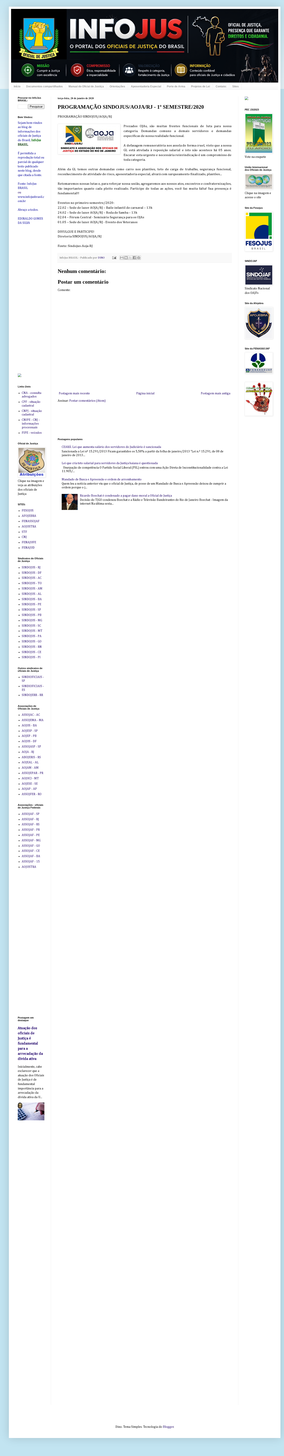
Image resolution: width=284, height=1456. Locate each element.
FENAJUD (28, 547)
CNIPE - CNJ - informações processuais (31, 423)
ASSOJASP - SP (31, 746)
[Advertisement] (138, 420)
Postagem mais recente (74, 393)
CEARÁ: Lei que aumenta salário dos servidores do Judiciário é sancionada (111, 447)
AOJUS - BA (29, 725)
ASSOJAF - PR (31, 829)
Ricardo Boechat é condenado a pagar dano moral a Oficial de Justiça (126, 495)
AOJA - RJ (28, 752)
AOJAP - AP (29, 788)
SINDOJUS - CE (31, 652)
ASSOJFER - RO (31, 794)
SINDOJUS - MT (32, 630)
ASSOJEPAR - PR (32, 773)
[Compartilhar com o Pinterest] (138, 257)
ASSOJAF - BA (31, 856)
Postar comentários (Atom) (87, 400)
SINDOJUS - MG (32, 620)
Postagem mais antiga (215, 393)
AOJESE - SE (30, 783)
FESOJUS (28, 510)
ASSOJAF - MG (31, 840)
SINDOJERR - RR (32, 695)
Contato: (221, 86)
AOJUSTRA (29, 526)
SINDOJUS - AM (32, 588)
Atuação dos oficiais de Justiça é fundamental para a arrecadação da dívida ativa (30, 1043)
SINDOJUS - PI (31, 657)
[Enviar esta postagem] (114, 257)
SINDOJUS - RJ (31, 567)
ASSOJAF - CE (31, 850)
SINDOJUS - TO (32, 583)
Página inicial (145, 393)
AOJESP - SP (30, 730)
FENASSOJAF (30, 521)
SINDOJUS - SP (31, 609)
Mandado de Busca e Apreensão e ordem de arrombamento (102, 479)
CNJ (24, 537)
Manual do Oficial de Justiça (86, 86)
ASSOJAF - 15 (31, 861)
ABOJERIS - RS (31, 757)
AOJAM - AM (30, 767)
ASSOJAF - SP (30, 814)
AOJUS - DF (29, 741)
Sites (235, 86)
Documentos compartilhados (44, 86)
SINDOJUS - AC (31, 578)
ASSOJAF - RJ (30, 819)
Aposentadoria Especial (146, 86)
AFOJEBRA (29, 515)
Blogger (168, 1426)
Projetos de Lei (200, 86)
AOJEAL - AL (30, 762)
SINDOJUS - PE (31, 604)
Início (17, 86)
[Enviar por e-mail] (122, 257)
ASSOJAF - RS (30, 824)
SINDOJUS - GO (31, 641)
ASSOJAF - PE (31, 835)
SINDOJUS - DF (31, 572)
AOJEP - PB (29, 736)
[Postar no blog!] (126, 257)
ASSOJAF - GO (31, 845)
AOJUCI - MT (30, 778)
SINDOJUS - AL (31, 594)
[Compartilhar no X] (130, 257)
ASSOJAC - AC (31, 714)
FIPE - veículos (32, 432)
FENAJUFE (29, 542)
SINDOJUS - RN (32, 646)
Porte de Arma (176, 86)
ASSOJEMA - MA (32, 720)
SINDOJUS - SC (31, 625)
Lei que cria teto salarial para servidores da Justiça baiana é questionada (110, 463)
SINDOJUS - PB (31, 615)
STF (24, 531)
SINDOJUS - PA (31, 636)
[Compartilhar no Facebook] (134, 257)
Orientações (117, 86)
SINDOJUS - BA (32, 599)
